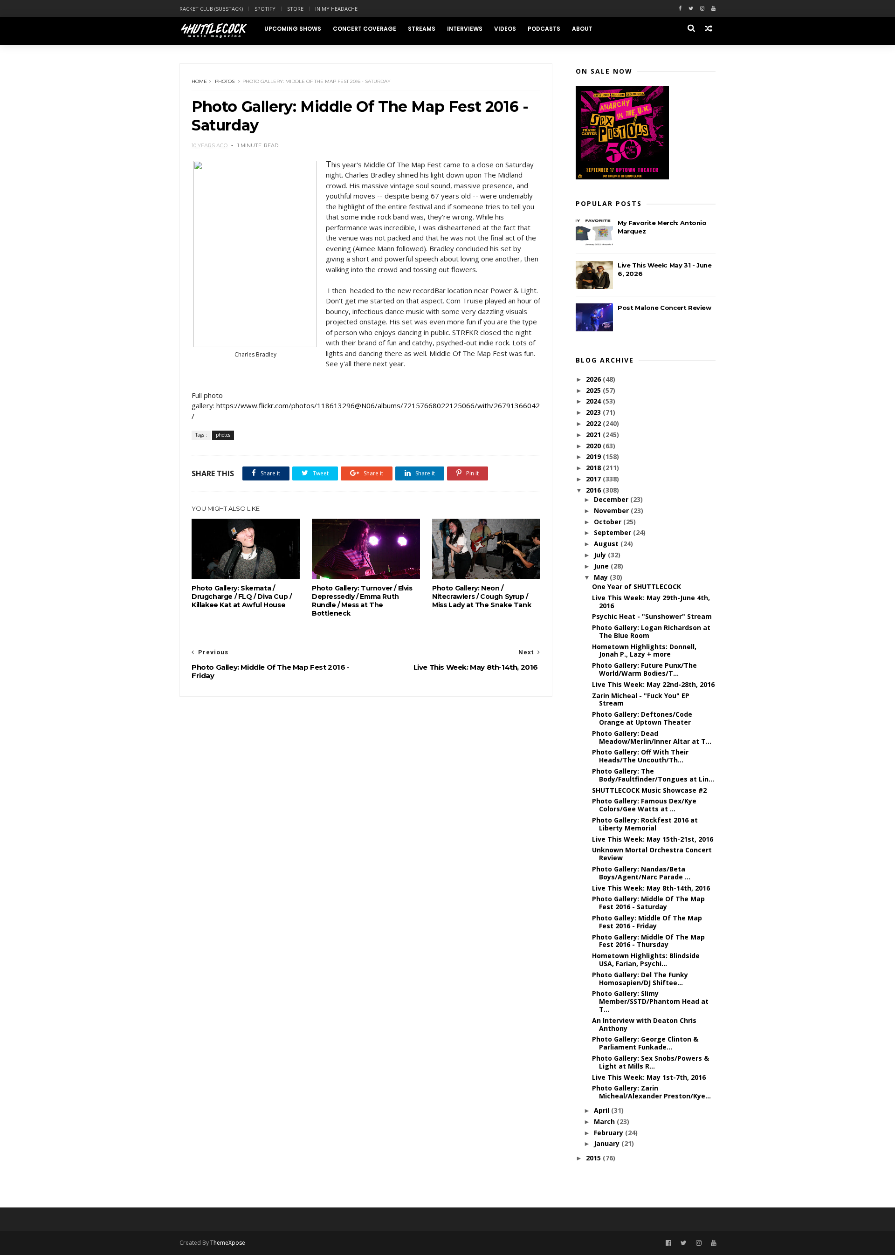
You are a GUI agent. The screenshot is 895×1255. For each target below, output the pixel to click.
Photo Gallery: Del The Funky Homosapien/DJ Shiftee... (640, 978)
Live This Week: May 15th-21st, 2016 (652, 839)
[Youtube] (713, 8)
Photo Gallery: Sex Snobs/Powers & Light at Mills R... (650, 1062)
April (602, 1110)
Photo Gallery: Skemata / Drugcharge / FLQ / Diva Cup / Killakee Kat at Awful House (241, 596)
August (607, 543)
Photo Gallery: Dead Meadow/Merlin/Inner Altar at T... (651, 737)
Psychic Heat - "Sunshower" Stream (652, 616)
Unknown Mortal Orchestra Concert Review (652, 853)
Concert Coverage (364, 29)
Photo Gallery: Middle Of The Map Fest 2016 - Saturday (648, 902)
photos (224, 81)
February (609, 1132)
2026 (594, 379)
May (602, 577)
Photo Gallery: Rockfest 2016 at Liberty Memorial (645, 824)
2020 (594, 445)
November (612, 510)
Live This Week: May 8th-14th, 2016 (651, 888)
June (602, 566)
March (605, 1121)
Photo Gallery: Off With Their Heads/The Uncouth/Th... (640, 756)
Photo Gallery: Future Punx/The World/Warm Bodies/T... (644, 669)
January (607, 1143)
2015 (594, 1157)
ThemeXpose (227, 1243)
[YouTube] (713, 1243)
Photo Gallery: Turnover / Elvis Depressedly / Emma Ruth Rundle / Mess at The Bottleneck (362, 600)
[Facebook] (680, 8)
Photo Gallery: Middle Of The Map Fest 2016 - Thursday (648, 941)
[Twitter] (690, 8)
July (601, 554)
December (612, 499)
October (608, 521)
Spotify (265, 8)
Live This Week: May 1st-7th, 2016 (649, 1077)
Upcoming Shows (292, 29)
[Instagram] (702, 8)
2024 (594, 401)
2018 (594, 467)
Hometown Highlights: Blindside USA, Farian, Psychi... (646, 959)
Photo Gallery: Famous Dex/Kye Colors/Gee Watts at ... (644, 804)
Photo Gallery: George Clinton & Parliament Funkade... (645, 1043)
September (613, 532)
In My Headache (336, 8)
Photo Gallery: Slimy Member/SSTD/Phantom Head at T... (650, 1001)
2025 (594, 390)
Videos (505, 29)
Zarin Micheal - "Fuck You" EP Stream (640, 699)
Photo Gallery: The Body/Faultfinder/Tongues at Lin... (653, 775)
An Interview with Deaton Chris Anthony (644, 1024)
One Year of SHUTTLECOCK (636, 586)
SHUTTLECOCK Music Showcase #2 (649, 790)
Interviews (464, 29)
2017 (594, 478)
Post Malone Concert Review (664, 307)
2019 (594, 456)
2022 (594, 423)
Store (295, 8)
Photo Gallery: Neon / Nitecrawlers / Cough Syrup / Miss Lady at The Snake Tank (481, 596)
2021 (594, 434)
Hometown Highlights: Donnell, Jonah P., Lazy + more (644, 650)
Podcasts (544, 29)
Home (199, 81)
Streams (421, 29)
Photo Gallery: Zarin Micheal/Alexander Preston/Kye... (651, 1092)
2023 (594, 412)
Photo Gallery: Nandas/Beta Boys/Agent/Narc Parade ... (641, 872)
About (582, 29)
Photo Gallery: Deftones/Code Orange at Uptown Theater (642, 718)
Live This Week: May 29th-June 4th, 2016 (651, 601)
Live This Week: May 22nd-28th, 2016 (653, 684)
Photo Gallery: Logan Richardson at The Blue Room (651, 631)
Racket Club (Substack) (211, 8)
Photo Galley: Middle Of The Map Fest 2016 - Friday (647, 921)
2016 (594, 490)
